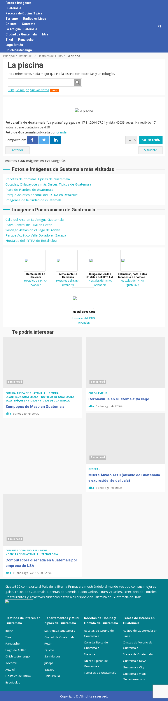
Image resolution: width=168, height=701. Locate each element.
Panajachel (26, 39)
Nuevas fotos (39, 90)
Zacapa (49, 669)
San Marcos (52, 656)
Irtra (45, 34)
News (44, 550)
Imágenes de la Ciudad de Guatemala (33, 200)
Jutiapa (49, 663)
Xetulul (10, 669)
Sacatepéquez (15, 400)
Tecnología (49, 554)
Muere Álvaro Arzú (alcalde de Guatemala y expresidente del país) (125, 438)
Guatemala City (133, 667)
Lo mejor (22, 90)
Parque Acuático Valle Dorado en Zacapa (35, 235)
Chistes (11, 24)
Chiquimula (52, 676)
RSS (54, 90)
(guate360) (132, 285)
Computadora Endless (21, 550)
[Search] (159, 26)
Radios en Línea (34, 18)
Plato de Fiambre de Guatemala (29, 189)
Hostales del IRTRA (35, 280)
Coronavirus (97, 393)
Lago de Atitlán (15, 650)
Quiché (49, 650)
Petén (48, 643)
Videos (33, 400)
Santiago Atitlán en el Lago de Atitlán (32, 230)
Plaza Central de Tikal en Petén (28, 225)
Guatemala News (135, 661)
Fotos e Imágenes (18, 3)
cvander (62, 132)
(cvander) (35, 285)
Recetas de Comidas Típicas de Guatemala (37, 179)
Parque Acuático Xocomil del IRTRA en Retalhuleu (42, 195)
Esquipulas (12, 682)
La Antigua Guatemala (21, 29)
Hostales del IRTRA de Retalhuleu (31, 240)
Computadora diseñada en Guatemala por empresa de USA (42, 520)
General (55, 393)
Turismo (11, 18)
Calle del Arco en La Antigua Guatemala (34, 219)
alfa (8, 413)
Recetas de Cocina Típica (23, 13)
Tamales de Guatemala (100, 673)
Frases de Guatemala (138, 654)
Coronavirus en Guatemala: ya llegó (125, 362)
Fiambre (89, 654)
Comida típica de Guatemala (25, 393)
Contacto (28, 24)
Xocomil (11, 663)
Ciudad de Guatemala (21, 34)
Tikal (9, 39)
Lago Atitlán (14, 45)
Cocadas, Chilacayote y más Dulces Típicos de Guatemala (48, 184)
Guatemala (13, 8)
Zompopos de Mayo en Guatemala (42, 362)
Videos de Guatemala (55, 400)
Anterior (17, 150)
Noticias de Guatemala (58, 397)
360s (11, 90)
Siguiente (150, 150)
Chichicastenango (18, 50)
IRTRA (9, 631)
